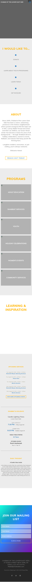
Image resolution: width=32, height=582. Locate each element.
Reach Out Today (16, 158)
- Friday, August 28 (16, 424)
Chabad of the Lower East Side (12, 2)
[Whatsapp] (16, 575)
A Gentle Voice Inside (16, 462)
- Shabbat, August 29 (16, 430)
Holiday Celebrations (16, 243)
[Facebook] (12, 575)
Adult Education (16, 192)
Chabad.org (12, 570)
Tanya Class (16, 378)
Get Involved (16, 93)
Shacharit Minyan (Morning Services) (16, 373)
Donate (16, 59)
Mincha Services (16, 383)
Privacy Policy (25, 570)
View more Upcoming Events (16, 396)
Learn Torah (16, 82)
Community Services (16, 277)
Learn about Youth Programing (16, 70)
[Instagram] (20, 575)
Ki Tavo (16, 437)
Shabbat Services (16, 209)
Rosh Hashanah (16, 443)
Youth (16, 226)
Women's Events (16, 260)
